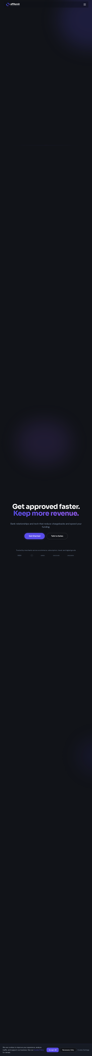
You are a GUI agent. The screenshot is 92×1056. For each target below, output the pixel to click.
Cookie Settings (83, 1050)
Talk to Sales (57, 536)
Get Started (34, 536)
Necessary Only (68, 1050)
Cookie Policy (39, 1050)
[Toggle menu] (84, 4)
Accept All (52, 1050)
